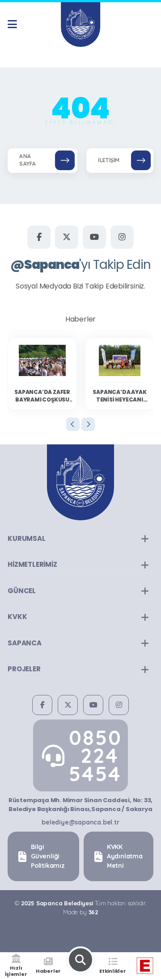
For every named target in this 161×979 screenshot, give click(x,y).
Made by (80, 912)
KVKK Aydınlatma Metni (125, 856)
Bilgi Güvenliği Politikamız (48, 856)
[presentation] (73, 424)
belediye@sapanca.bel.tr (80, 822)
